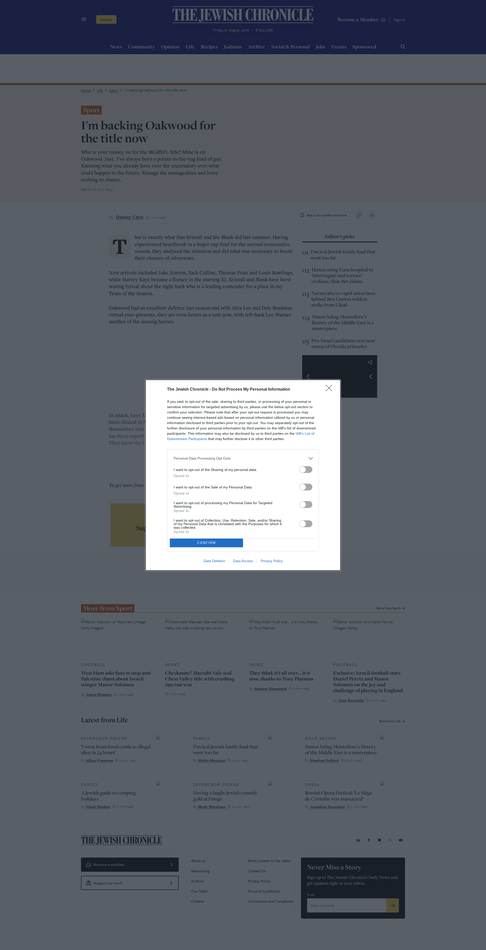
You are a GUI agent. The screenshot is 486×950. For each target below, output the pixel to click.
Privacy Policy (272, 561)
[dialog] (243, 475)
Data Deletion (214, 561)
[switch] (305, 469)
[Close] (330, 389)
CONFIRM (206, 543)
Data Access (243, 561)
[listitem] (243, 458)
